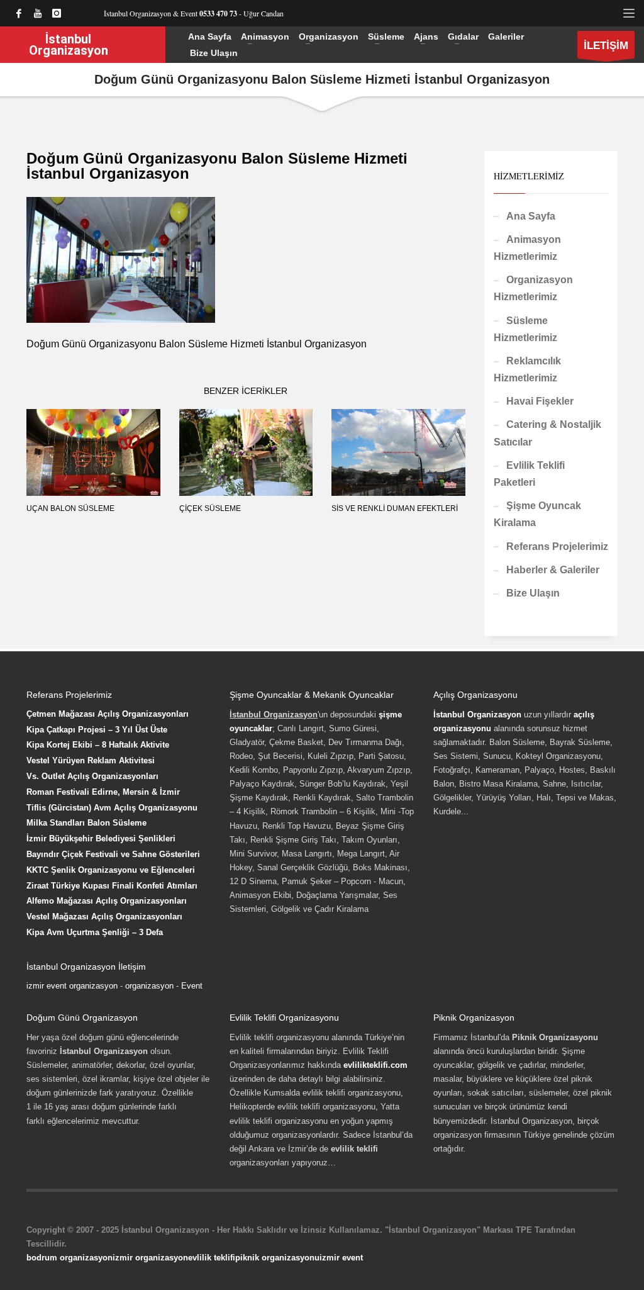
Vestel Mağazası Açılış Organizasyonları (104, 916)
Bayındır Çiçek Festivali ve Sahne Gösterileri (113, 854)
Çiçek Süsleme (210, 508)
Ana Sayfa (530, 216)
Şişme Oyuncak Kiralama (537, 514)
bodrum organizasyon (69, 1257)
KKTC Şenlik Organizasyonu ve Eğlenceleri (110, 870)
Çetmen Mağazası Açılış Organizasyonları (107, 714)
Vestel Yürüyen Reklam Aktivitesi (90, 760)
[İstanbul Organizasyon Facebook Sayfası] (18, 13)
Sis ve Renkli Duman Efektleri (394, 508)
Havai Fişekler (540, 401)
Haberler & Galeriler (552, 569)
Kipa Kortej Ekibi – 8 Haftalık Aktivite (97, 744)
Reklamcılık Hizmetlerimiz (527, 369)
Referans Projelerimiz (557, 546)
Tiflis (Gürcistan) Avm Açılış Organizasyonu (111, 807)
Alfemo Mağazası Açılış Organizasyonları (106, 901)
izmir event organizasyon (72, 985)
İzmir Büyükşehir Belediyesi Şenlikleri (100, 838)
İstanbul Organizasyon (477, 714)
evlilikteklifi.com (375, 1065)
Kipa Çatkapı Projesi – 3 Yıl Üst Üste (96, 729)
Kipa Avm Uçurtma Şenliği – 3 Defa (94, 932)
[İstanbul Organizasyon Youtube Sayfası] (37, 13)
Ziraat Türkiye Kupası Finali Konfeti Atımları (111, 885)
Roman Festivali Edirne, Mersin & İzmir (103, 792)
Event (192, 985)
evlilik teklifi (211, 1257)
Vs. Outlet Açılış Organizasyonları (92, 776)
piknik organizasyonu (277, 1257)
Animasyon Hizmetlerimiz (527, 248)
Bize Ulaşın (533, 593)
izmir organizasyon (150, 1257)
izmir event (341, 1257)
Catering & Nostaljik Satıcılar (547, 433)
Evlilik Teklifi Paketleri (529, 474)
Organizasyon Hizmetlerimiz (533, 288)
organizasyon (149, 985)
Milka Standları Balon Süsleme (86, 822)
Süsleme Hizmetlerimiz (525, 329)
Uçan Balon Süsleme (70, 508)
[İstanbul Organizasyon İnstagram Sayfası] (56, 13)
